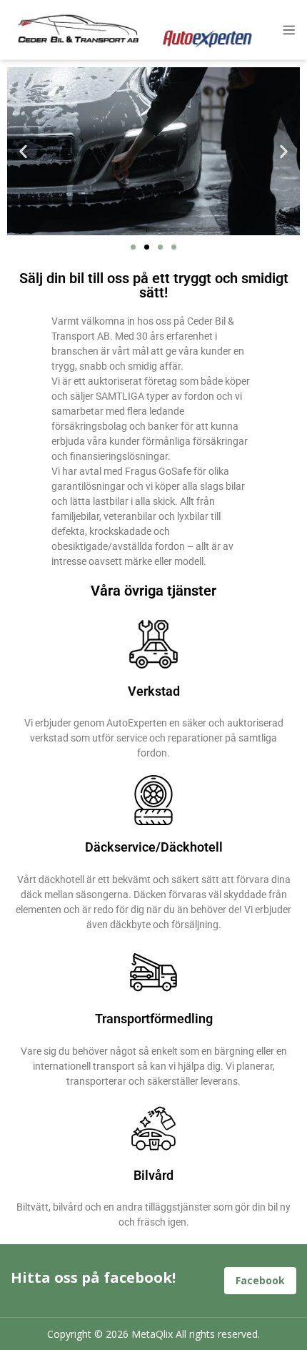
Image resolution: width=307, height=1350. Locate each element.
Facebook (260, 1280)
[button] (23, 151)
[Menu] (284, 30)
